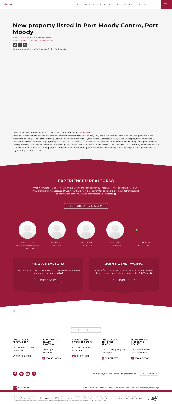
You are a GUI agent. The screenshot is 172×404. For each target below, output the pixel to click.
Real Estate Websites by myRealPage (145, 388)
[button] (86, 206)
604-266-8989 (23, 356)
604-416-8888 (142, 358)
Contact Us (55, 273)
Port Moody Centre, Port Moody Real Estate (38, 40)
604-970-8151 (116, 246)
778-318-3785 (145, 246)
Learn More (107, 194)
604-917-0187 (112, 358)
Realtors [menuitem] (121, 5)
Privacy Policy (124, 388)
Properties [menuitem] (81, 5)
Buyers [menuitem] (97, 5)
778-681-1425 (57, 246)
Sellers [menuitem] (108, 5)
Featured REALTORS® (86, 206)
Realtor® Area (149, 374)
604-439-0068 (53, 358)
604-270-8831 (82, 356)
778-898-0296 (28, 248)
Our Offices (86, 330)
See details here (86, 133)
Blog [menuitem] (132, 5)
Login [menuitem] (155, 5)
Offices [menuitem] (142, 5)
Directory (48, 280)
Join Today (144, 273)
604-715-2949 (86, 246)
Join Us (124, 280)
